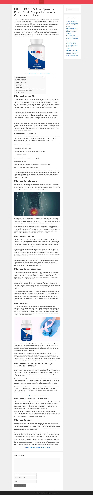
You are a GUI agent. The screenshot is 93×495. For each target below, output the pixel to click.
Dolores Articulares (34, 1)
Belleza (25, 1)
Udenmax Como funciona (21, 82)
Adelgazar (20, 1)
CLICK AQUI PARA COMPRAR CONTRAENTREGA (37, 73)
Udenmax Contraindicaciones (22, 85)
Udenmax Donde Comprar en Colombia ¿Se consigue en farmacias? (30, 89)
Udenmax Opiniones (20, 92)
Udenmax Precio (19, 87)
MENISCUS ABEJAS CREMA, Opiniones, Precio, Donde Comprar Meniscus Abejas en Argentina (72, 45)
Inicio (14, 1)
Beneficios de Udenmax (21, 80)
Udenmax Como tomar (20, 84)
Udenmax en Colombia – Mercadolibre (24, 90)
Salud (41, 1)
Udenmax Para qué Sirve (21, 79)
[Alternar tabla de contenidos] (42, 77)
